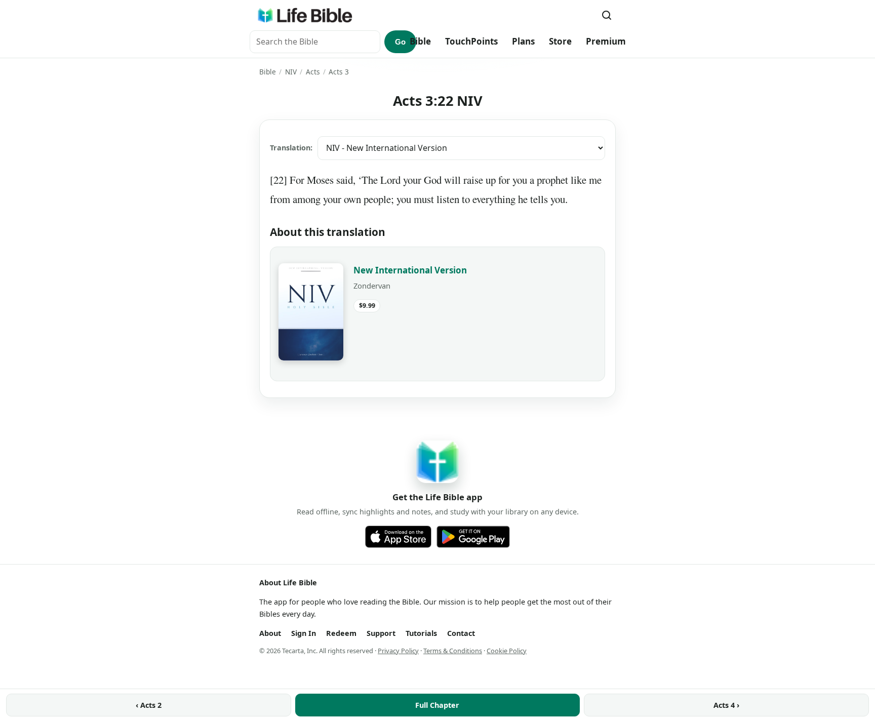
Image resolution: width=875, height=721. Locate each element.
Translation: (291, 147)
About (270, 633)
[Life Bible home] (304, 15)
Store (560, 41)
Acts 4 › (726, 705)
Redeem (341, 633)
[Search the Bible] (606, 15)
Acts (313, 71)
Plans (523, 41)
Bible (420, 41)
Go (400, 41)
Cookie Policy (507, 650)
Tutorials (421, 633)
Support (381, 633)
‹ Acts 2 (149, 705)
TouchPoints (471, 41)
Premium (606, 41)
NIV (291, 71)
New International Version (410, 270)
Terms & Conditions (452, 650)
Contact (461, 633)
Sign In (303, 633)
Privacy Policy (398, 650)
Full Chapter (437, 705)
